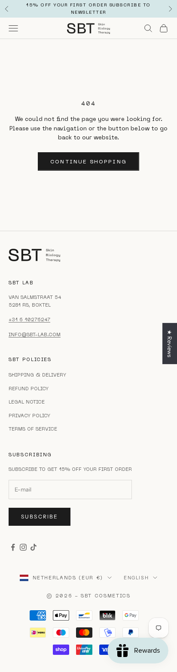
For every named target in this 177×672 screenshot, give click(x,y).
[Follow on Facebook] (13, 547)
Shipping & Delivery (37, 375)
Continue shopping (88, 161)
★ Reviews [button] (169, 343)
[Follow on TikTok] (33, 547)
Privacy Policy (29, 416)
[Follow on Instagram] (23, 547)
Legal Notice (27, 402)
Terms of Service (33, 429)
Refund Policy (29, 389)
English (136, 578)
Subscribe (39, 516)
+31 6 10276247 (29, 319)
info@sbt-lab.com (35, 334)
